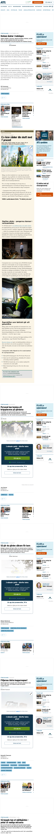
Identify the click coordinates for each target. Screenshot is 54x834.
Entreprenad (46, 10)
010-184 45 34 (4, 89)
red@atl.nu (3, 489)
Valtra (29, 767)
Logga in (18, 440)
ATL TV (10, 6)
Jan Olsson (3, 418)
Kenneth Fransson (5, 689)
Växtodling (14, 10)
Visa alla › (51, 93)
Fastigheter (38, 6)
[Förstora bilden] (30, 147)
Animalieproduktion (29, 10)
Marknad (39, 10)
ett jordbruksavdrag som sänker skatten (22, 225)
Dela (4, 97)
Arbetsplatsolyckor (7, 630)
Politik (44, 55)
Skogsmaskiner (11, 762)
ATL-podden (4, 6)
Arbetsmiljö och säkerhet (18, 628)
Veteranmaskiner (24, 765)
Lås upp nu (17, 458)
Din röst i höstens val (7, 342)
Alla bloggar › (50, 81)
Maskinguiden (17, 6)
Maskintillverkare (19, 767)
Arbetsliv (4, 494)
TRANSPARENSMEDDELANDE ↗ (9, 376)
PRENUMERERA (38, 2)
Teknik (20, 10)
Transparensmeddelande (17, 126)
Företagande (4, 33)
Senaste (3, 10)
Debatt (44, 62)
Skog (8, 10)
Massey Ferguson (6, 770)
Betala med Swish (17, 473)
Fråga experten (26, 792)
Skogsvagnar (5, 765)
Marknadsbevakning (28, 6)
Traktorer (14, 765)
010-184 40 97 (4, 490)
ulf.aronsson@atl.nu (6, 88)
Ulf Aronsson (12, 45)
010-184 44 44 (4, 624)
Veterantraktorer (6, 767)
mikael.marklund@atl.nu (7, 622)
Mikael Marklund (13, 556)
